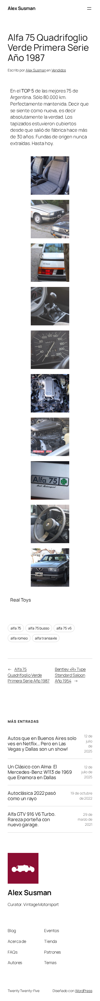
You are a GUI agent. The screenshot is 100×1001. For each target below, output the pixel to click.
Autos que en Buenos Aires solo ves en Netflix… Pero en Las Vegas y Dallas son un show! (42, 743)
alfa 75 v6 (64, 628)
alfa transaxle (46, 638)
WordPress (83, 990)
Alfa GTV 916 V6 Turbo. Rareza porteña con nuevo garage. (32, 819)
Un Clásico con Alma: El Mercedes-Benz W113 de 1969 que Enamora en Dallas (40, 772)
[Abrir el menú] (89, 8)
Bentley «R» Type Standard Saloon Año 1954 (70, 675)
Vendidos (59, 70)
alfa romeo (19, 638)
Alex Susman (21, 8)
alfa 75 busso (38, 628)
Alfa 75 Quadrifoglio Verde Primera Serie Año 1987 (28, 675)
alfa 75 (16, 628)
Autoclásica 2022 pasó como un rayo (32, 795)
